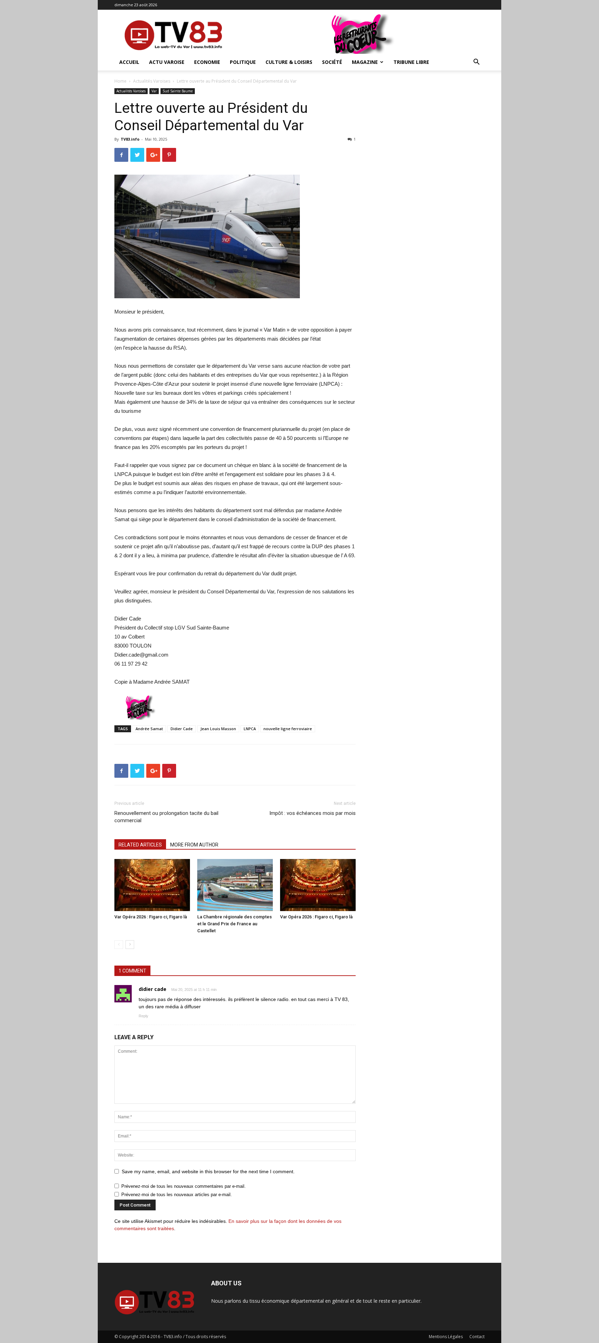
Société (332, 62)
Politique (243, 62)
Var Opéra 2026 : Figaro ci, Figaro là (150, 916)
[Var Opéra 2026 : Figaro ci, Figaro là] (152, 885)
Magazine (365, 62)
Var (154, 91)
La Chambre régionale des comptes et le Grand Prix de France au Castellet (234, 923)
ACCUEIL (129, 62)
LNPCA (250, 728)
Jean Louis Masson (218, 728)
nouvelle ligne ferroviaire (287, 728)
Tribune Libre (411, 62)
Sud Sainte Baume (178, 91)
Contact (477, 1337)
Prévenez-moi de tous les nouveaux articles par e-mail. (176, 1194)
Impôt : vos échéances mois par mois (312, 813)
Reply (143, 1016)
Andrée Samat (149, 728)
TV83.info (130, 139)
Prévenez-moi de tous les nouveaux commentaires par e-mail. (183, 1186)
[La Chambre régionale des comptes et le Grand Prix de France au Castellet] (235, 885)
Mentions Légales (446, 1337)
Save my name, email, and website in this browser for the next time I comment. (208, 1171)
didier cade (152, 989)
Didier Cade (182, 728)
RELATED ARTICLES (140, 845)
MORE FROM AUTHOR (194, 845)
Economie (207, 62)
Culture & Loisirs (289, 62)
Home (120, 81)
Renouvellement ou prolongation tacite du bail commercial (166, 817)
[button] (476, 62)
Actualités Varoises (151, 81)
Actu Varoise (166, 62)
